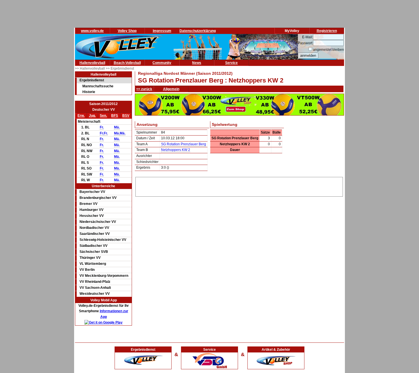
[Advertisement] (239, 185)
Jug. (92, 116)
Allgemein (171, 89)
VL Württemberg (93, 264)
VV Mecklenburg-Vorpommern (104, 276)
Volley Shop (127, 31)
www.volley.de (92, 31)
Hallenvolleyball (92, 63)
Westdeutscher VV (95, 294)
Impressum (162, 31)
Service (231, 63)
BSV (125, 116)
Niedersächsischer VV (98, 222)
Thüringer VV (90, 258)
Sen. (103, 116)
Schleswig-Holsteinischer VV (103, 240)
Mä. (117, 127)
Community (161, 63)
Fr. (102, 127)
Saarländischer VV (95, 234)
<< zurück (144, 89)
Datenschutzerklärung (198, 31)
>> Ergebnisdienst (120, 68)
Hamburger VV (91, 210)
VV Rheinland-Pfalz (95, 282)
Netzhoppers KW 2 (175, 150)
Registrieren (327, 31)
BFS (114, 116)
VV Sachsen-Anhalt (95, 288)
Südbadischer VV (93, 246)
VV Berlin (87, 270)
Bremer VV (88, 204)
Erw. (81, 116)
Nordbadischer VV (94, 228)
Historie (88, 92)
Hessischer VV (92, 216)
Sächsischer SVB (94, 252)
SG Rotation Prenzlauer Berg (183, 144)
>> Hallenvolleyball (90, 68)
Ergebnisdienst (92, 80)
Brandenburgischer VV (98, 198)
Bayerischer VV (92, 192)
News (196, 63)
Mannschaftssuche (97, 86)
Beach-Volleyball (127, 63)
